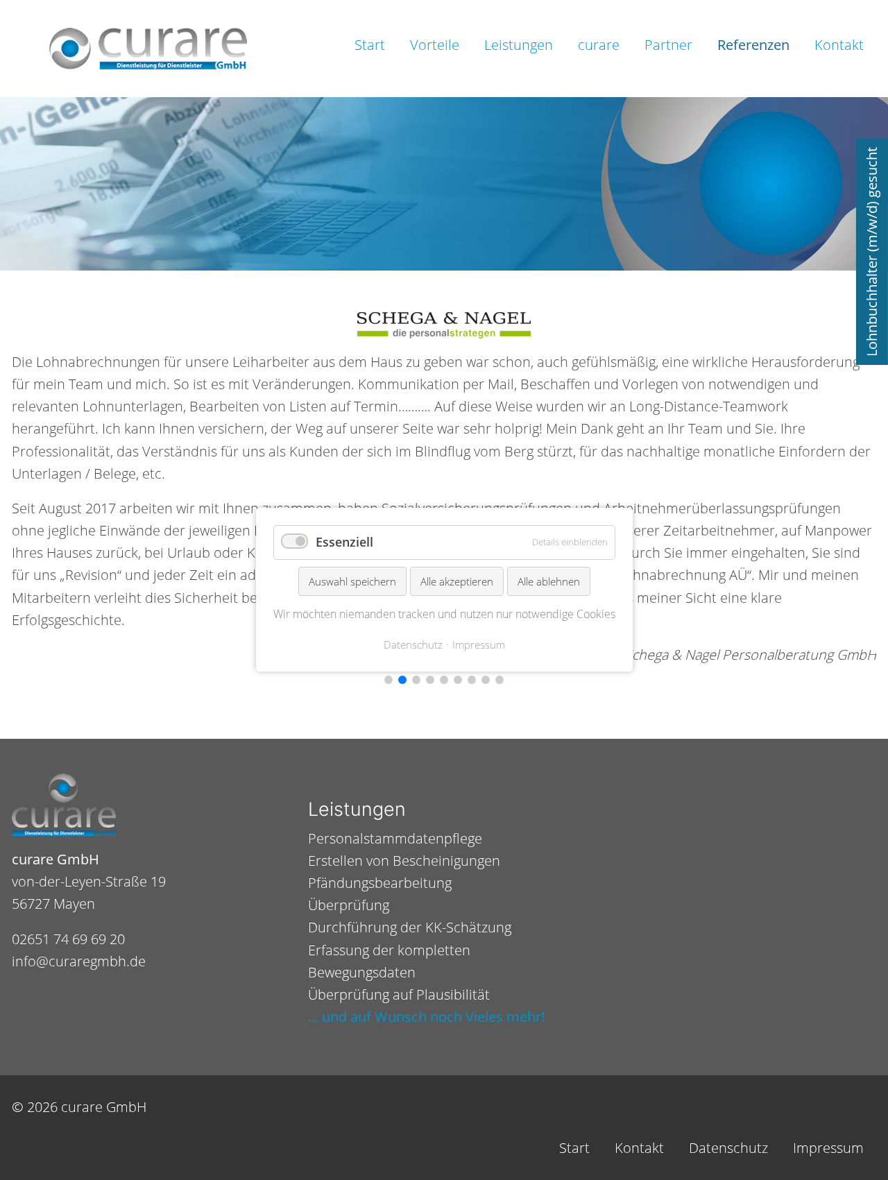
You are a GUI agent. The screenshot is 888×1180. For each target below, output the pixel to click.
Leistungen (518, 44)
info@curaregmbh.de (79, 961)
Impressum (828, 1147)
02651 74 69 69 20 (68, 939)
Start (370, 44)
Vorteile (434, 44)
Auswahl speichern (352, 581)
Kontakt (839, 44)
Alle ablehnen (549, 581)
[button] (388, 680)
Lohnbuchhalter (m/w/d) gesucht (871, 252)
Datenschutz (728, 1147)
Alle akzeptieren (456, 581)
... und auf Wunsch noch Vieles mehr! (426, 1016)
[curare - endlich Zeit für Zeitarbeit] (148, 48)
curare (599, 44)
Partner (668, 44)
